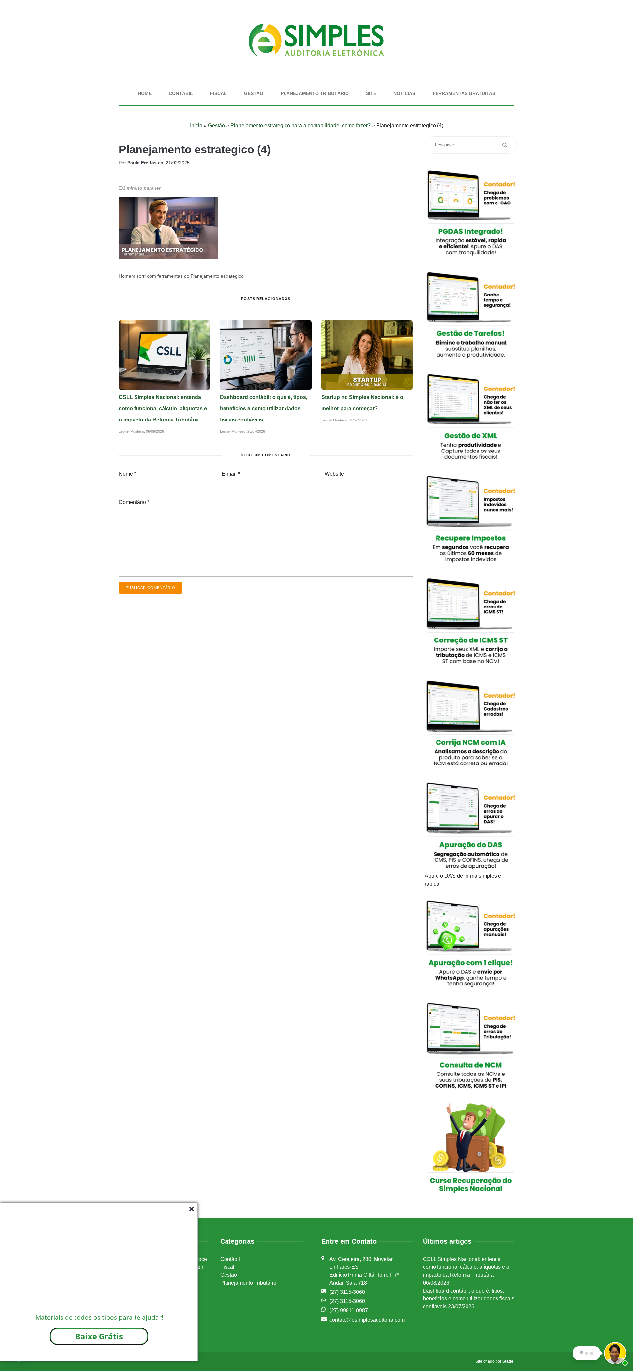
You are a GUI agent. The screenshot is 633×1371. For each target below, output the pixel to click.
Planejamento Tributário (315, 93)
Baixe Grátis (99, 1336)
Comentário (134, 502)
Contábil (181, 93)
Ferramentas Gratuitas (464, 93)
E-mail (231, 474)
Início (196, 125)
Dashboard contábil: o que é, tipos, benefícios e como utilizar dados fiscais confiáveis (263, 408)
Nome (127, 474)
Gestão (253, 93)
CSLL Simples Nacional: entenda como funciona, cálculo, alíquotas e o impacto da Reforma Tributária (163, 408)
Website (334, 474)
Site (371, 93)
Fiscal (218, 93)
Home (145, 93)
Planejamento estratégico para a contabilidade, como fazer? (300, 125)
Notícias (404, 93)
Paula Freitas (142, 162)
